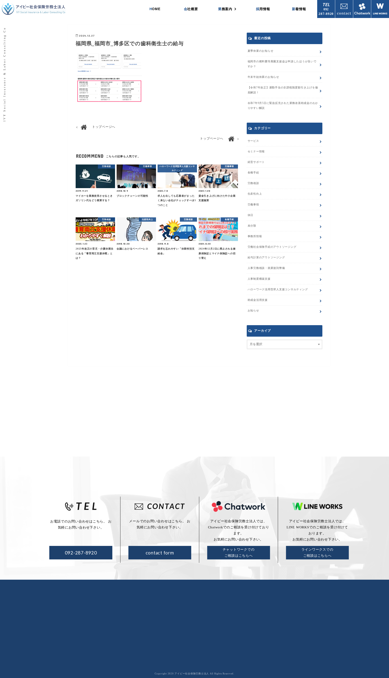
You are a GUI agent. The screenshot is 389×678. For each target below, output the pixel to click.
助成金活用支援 (258, 300)
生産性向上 (255, 193)
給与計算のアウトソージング (266, 257)
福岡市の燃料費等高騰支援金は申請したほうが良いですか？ (282, 64)
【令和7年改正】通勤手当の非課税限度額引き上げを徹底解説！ (283, 90)
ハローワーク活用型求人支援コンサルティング (278, 289)
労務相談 (253, 183)
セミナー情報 (256, 151)
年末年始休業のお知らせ (263, 77)
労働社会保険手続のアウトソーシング (229, 611)
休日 (250, 215)
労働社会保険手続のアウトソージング (272, 246)
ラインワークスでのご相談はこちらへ (317, 552)
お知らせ (253, 310)
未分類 (252, 225)
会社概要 (191, 9)
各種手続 (253, 172)
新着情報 (299, 9)
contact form (160, 552)
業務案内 (225, 9)
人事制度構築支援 (259, 278)
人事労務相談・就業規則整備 (266, 268)
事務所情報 (255, 236)
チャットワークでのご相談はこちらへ (239, 552)
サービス (253, 140)
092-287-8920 (81, 552)
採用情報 (263, 9)
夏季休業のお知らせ (261, 50)
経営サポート (256, 162)
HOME (155, 9)
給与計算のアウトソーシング (222, 619)
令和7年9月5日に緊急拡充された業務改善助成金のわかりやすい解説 (283, 105)
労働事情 (253, 204)
